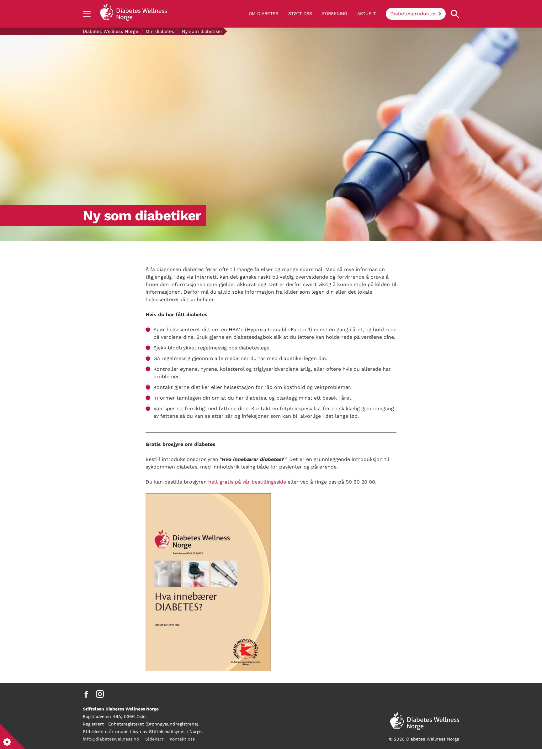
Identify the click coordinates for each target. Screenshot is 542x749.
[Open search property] (455, 13)
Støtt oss (300, 13)
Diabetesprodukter (413, 14)
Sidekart (154, 738)
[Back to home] (133, 13)
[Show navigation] (87, 13)
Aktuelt (366, 13)
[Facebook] (86, 694)
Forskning (334, 13)
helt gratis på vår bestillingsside (247, 482)
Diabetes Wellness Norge (110, 31)
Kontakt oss (182, 738)
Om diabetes (263, 13)
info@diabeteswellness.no (111, 738)
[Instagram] (100, 694)
